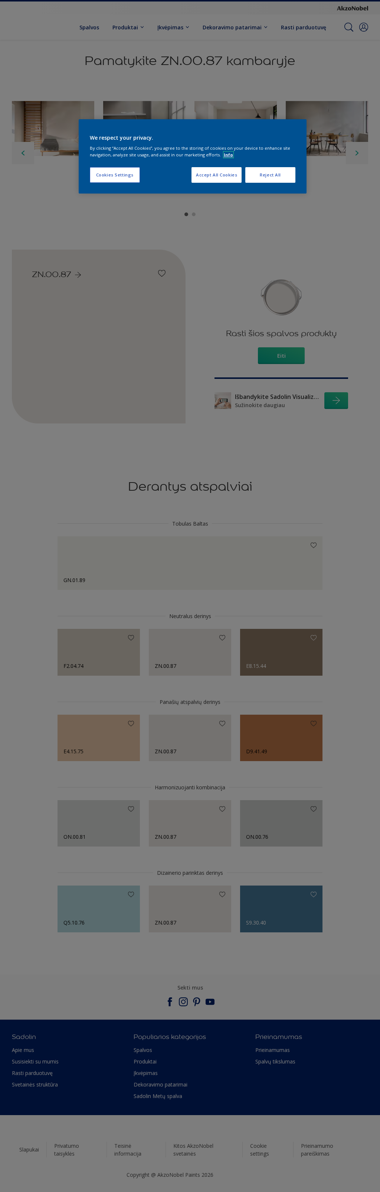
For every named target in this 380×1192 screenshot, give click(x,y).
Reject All (270, 175)
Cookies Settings (115, 175)
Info (228, 154)
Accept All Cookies (216, 175)
